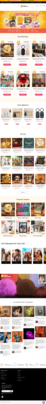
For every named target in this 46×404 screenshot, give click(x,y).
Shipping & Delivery (3, 378)
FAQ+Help (18, 375)
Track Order (39, 2)
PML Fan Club (19, 378)
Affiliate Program (19, 380)
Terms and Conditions (4, 375)
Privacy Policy (2, 377)
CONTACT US (32, 2)
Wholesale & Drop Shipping (21, 377)
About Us (18, 372)
